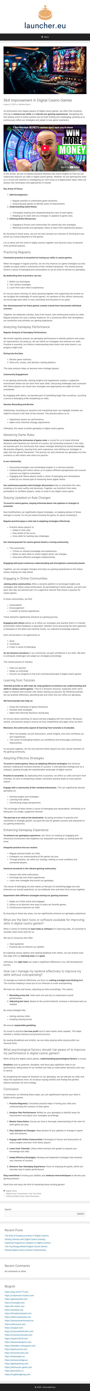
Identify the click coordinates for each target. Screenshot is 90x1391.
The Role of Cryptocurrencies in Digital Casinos (27, 1235)
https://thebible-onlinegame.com (20, 1346)
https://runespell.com (15, 1303)
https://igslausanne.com (16, 1349)
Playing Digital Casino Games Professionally (25, 1250)
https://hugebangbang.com (17, 1374)
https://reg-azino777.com (16, 1292)
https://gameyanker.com (16, 1299)
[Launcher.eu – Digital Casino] (45, 16)
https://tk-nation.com (14, 1306)
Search (8, 1209)
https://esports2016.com (16, 1338)
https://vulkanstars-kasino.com (19, 1295)
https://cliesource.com (15, 1324)
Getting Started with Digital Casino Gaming (25, 1239)
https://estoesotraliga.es (16, 1360)
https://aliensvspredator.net (18, 1317)
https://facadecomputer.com (18, 1313)
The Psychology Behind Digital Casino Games (26, 1246)
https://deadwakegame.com (18, 1342)
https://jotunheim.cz (14, 1371)
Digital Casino (11, 1191)
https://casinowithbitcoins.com (19, 1331)
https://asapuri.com (14, 1328)
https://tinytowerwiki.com (16, 1353)
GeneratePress (49, 1387)
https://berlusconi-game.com (18, 1367)
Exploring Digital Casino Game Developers (22, 1196)
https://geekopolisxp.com (16, 1363)
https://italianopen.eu (15, 1356)
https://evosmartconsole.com (18, 1335)
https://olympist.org (14, 1310)
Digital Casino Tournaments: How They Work (23, 1194)
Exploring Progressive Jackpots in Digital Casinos (28, 1243)
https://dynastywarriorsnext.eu (19, 1320)
